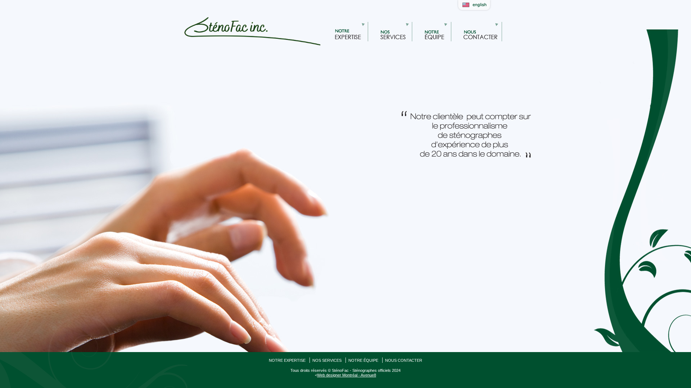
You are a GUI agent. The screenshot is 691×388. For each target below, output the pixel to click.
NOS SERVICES (327, 360)
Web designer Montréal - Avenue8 (346, 375)
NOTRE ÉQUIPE (363, 360)
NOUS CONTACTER (403, 360)
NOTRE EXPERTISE (287, 360)
